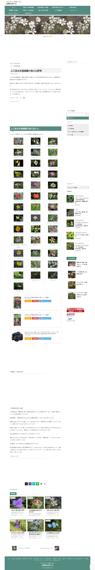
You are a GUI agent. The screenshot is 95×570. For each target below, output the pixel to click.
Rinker (29, 298)
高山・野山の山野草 (43, 10)
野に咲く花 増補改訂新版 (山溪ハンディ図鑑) (37, 297)
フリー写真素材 (58, 10)
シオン (18, 189)
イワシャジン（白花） (36, 146)
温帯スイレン (52, 211)
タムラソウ (53, 179)
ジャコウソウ (52, 258)
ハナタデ (35, 269)
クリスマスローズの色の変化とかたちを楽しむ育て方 (82, 294)
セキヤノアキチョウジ (53, 222)
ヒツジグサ (36, 222)
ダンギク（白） (18, 157)
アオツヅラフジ (18, 280)
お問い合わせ (28, 13)
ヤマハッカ (53, 280)
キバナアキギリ (53, 200)
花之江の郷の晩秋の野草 (17, 510)
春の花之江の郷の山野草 (17, 533)
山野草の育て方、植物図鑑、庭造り (47, 563)
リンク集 (71, 134)
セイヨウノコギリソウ (36, 189)
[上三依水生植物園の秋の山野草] (33, 483)
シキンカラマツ (35, 258)
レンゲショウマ (35, 179)
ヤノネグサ (36, 211)
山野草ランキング (70, 316)
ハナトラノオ (52, 168)
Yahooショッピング (45, 301)
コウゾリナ (18, 269)
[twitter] (26, 483)
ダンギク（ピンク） (52, 146)
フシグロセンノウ (35, 200)
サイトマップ (73, 10)
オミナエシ (18, 179)
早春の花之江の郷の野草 (53, 510)
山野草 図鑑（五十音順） (43, 7)
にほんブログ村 (71, 320)
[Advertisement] (47, 47)
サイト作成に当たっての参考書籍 (76, 131)
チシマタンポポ (18, 258)
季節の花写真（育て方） (58, 7)
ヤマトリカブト (35, 157)
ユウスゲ (52, 244)
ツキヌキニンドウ (18, 200)
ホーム (13, 7)
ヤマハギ (52, 233)
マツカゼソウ (35, 233)
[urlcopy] (44, 483)
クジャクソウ (52, 269)
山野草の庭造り (73, 7)
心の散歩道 (71, 128)
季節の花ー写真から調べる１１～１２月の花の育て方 (82, 264)
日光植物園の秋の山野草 (53, 533)
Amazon (28, 301)
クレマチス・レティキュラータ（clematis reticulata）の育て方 (81, 247)
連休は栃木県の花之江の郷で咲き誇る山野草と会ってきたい (35, 534)
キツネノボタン (18, 211)
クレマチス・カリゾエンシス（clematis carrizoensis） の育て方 (81, 224)
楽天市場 (35, 301)
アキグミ (35, 244)
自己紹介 (71, 125)
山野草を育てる (11, 4)
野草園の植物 (14, 489)
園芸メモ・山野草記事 (28, 10)
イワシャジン (18, 146)
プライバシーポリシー (13, 13)
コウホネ (18, 222)
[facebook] (30, 483)
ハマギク (52, 189)
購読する (71, 118)
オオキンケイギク (18, 233)
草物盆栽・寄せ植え (13, 10)
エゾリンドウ (52, 157)
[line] (37, 483)
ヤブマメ (18, 290)
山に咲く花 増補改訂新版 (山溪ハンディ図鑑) (37, 314)
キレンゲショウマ (18, 168)
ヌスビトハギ (35, 280)
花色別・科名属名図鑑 (28, 7)
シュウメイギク (35, 168)
